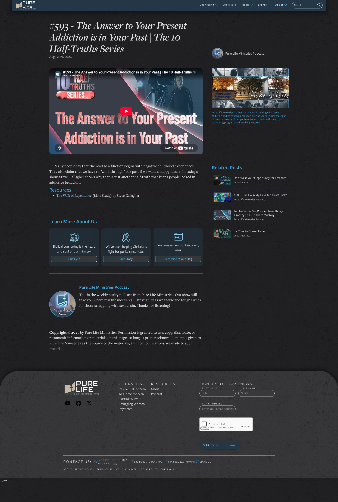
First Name (210, 388)
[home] (25, 5)
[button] (209, 5)
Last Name (248, 388)
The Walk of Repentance (74, 195)
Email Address (213, 403)
